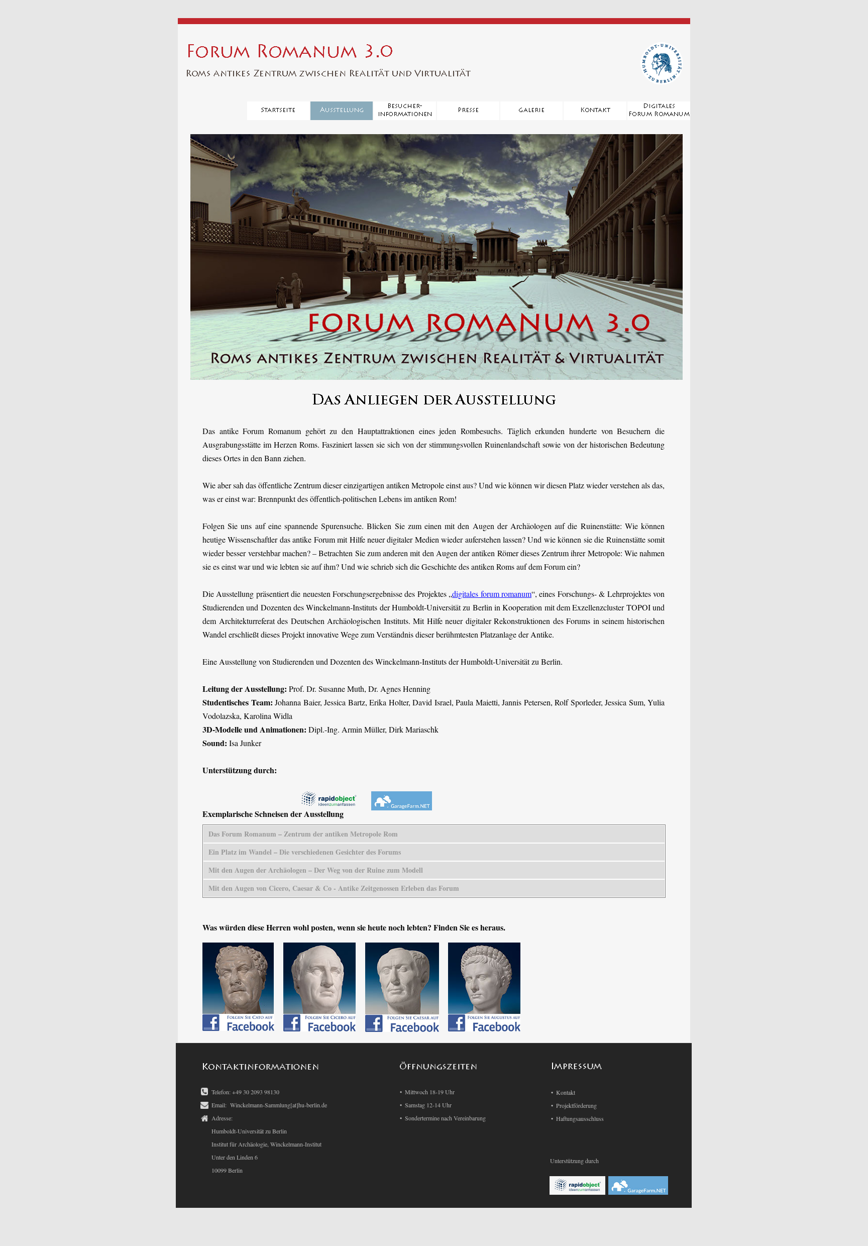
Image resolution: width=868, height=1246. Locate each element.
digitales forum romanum (491, 593)
